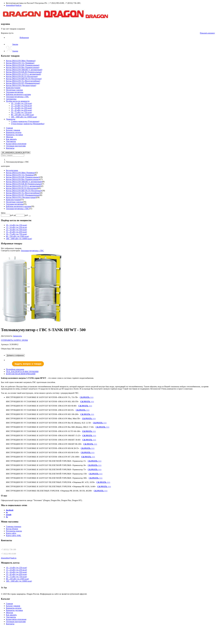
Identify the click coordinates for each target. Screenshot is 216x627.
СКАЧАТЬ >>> (87, 397)
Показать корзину (207, 33)
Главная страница (13, 526)
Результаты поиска (14, 531)
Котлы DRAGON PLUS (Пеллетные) (22, 188)
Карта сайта (11, 533)
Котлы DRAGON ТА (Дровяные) (20, 175)
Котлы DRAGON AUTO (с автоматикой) (23, 186)
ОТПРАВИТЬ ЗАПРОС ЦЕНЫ (14, 340)
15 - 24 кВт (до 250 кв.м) (16, 227)
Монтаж (9, 137)
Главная (9, 128)
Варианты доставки (14, 135)
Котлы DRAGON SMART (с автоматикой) (24, 182)
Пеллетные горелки (14, 202)
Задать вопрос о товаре (27, 363)
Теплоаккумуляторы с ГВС (17, 209)
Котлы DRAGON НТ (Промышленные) (23, 195)
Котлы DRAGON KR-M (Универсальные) (24, 184)
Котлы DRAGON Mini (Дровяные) (21, 173)
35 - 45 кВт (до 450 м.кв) (16, 232)
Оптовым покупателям (16, 146)
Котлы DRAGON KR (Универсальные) (22, 177)
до (15, 215)
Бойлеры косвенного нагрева (18, 206)
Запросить (17, 336)
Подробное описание (15, 369)
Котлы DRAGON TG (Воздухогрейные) (23, 193)
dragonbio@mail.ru (13, 5)
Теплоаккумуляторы (14, 204)
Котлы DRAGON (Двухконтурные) (21, 197)
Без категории (12, 170)
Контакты (10, 148)
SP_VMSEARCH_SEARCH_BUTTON (16, 153)
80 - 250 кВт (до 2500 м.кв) (17, 236)
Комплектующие (13, 200)
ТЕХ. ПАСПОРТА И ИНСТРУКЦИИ (22, 371)
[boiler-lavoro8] (32, 324)
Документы (11, 141)
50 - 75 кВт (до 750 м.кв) (16, 234)
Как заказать (11, 139)
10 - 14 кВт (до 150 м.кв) (16, 225)
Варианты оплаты (13, 132)
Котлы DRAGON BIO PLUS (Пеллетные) (24, 191)
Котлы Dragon (12, 529)
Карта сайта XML (13, 535)
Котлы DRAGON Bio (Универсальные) (22, 179)
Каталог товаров (13, 130)
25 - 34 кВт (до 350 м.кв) (16, 230)
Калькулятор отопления (16, 144)
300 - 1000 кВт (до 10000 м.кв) (19, 239)
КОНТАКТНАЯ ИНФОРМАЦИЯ (20, 374)
